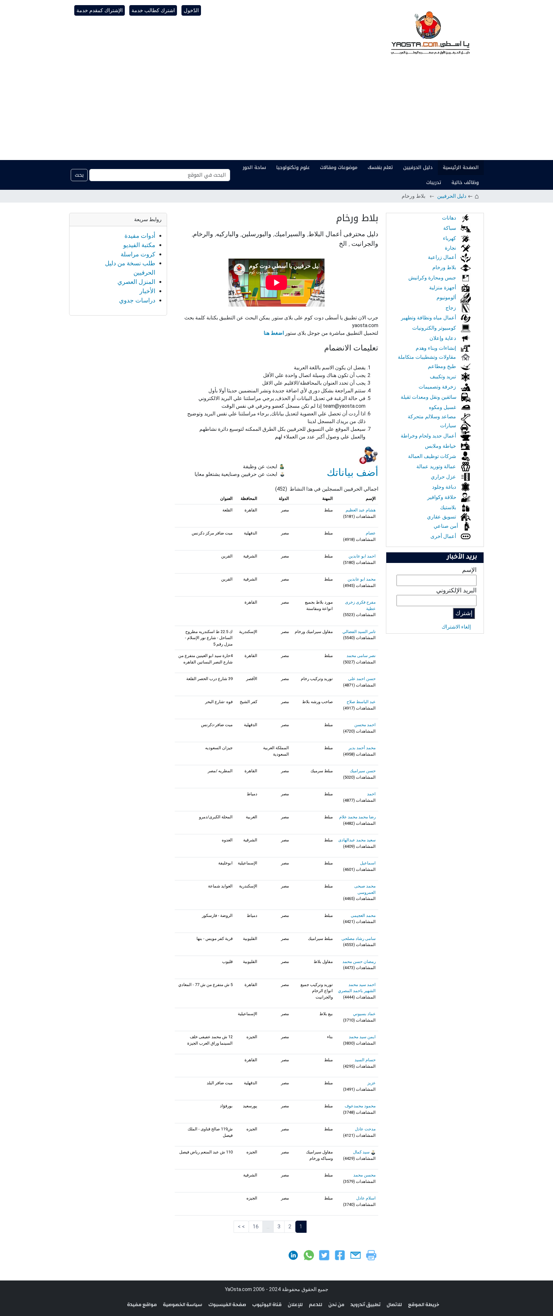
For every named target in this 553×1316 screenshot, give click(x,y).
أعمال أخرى (443, 536)
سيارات (448, 425)
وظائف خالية (465, 182)
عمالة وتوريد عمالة (436, 466)
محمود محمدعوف (360, 1105)
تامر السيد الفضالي (359, 631)
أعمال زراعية (442, 257)
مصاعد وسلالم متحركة (432, 416)
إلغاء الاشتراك (456, 627)
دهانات (449, 218)
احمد (371, 793)
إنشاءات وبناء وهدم (436, 348)
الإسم (469, 570)
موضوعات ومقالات (338, 167)
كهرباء (450, 238)
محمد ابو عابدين (362, 579)
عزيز (371, 1082)
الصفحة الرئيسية (461, 167)
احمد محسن (365, 724)
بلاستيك (448, 507)
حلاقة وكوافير (442, 497)
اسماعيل (368, 863)
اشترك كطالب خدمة (153, 10)
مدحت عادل (365, 1129)
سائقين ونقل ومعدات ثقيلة (429, 397)
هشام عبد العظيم (361, 510)
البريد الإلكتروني (456, 590)
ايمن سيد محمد (362, 1036)
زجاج (451, 308)
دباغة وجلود (444, 487)
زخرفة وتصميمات (438, 387)
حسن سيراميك (363, 770)
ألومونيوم (447, 297)
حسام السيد (365, 1059)
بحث (79, 175)
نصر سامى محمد (361, 655)
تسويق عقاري (442, 517)
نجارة (451, 248)
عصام (371, 533)
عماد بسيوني (364, 1013)
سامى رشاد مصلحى (358, 938)
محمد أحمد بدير (362, 747)
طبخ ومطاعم (442, 366)
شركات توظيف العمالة (432, 456)
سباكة (450, 228)
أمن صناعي (446, 526)
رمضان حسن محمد (359, 961)
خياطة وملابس (441, 446)
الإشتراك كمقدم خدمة (99, 10)
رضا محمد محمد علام (357, 816)
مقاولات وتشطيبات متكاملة (427, 357)
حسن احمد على (362, 678)
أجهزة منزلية (443, 288)
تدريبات (433, 182)
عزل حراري (444, 477)
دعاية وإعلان (443, 338)
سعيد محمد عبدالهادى (357, 840)
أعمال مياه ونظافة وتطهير (429, 318)
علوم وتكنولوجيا (293, 167)
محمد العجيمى (363, 915)
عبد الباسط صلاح (361, 701)
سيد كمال (361, 1152)
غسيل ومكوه (443, 407)
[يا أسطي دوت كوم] (429, 32)
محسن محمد (364, 1175)
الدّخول (191, 10)
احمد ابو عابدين (362, 556)
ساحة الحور (254, 167)
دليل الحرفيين (418, 167)
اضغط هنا (274, 333)
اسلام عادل (366, 1198)
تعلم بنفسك (380, 167)
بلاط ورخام (444, 267)
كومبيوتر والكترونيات (434, 328)
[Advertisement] (276, 112)
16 (256, 1227)
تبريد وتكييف (443, 376)
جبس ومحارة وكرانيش (432, 278)
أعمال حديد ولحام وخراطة (429, 436)
